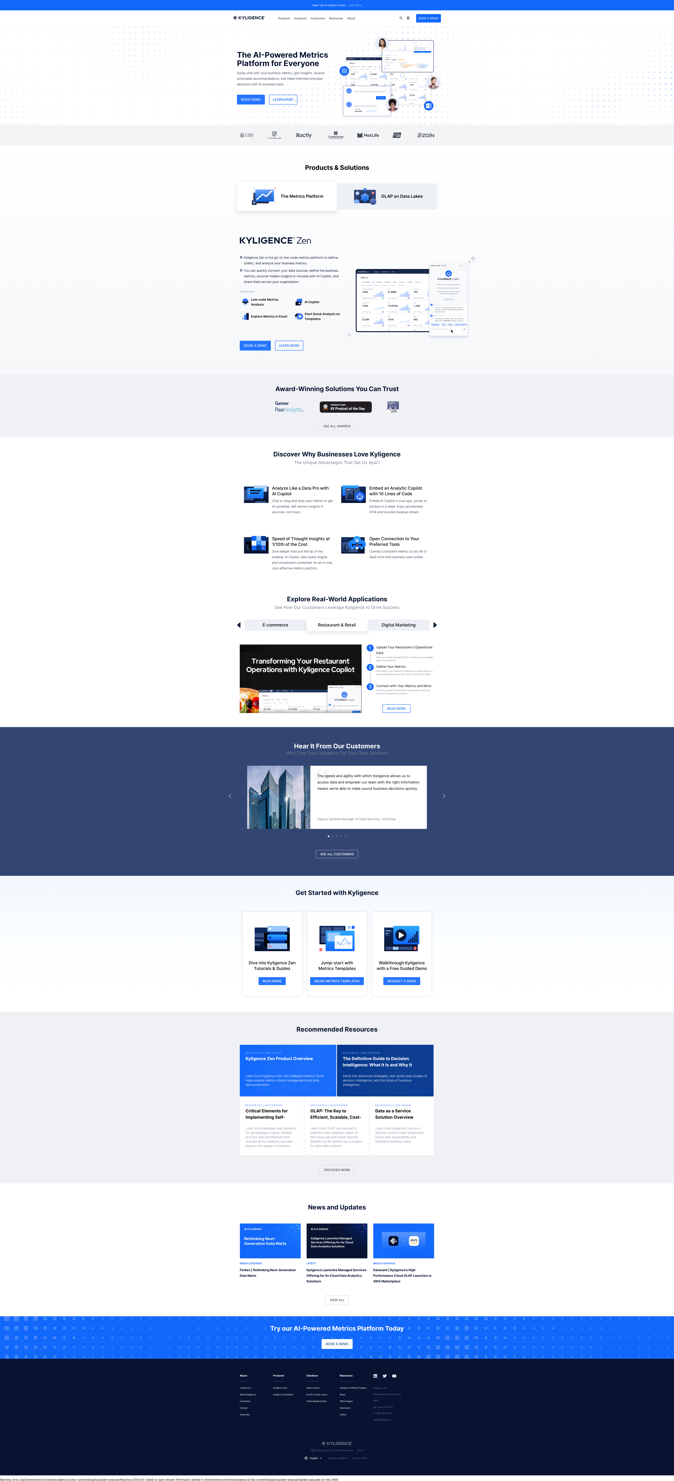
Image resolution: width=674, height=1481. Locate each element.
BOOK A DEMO (428, 18)
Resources (336, 18)
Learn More (354, 5)
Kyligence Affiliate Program (353, 1388)
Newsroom (345, 1408)
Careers (243, 1408)
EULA (360, 1450)
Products (284, 18)
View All (337, 1300)
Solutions (300, 18)
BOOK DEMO (251, 99)
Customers (318, 18)
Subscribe (245, 1414)
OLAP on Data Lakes (316, 1394)
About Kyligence (248, 1394)
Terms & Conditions (337, 1458)
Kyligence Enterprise (283, 1394)
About (351, 18)
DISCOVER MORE (337, 1170)
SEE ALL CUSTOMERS (337, 854)
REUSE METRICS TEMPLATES (337, 981)
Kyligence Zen (280, 1388)
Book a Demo (255, 345)
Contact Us (245, 1388)
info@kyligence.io (382, 1419)
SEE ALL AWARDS (337, 426)
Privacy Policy (360, 1458)
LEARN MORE (283, 99)
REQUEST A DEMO (402, 981)
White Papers (346, 1401)
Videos (343, 1414)
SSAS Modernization (316, 1401)
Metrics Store (313, 1388)
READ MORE (396, 708)
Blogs (342, 1394)
